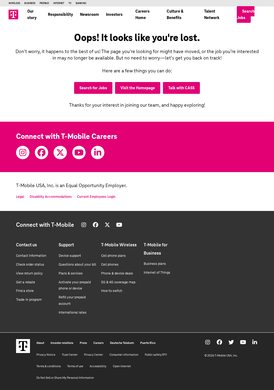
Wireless (14, 3)
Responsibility (60, 14)
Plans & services (71, 273)
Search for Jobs (93, 88)
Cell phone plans (113, 256)
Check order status (30, 264)
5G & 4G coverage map (118, 282)
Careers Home (142, 14)
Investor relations (62, 343)
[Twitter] (60, 152)
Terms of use (75, 366)
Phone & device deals (117, 273)
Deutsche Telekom (122, 343)
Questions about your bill (77, 264)
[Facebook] (41, 152)
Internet (58, 3)
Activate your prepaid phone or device (75, 285)
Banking (81, 3)
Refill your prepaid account (72, 300)
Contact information (31, 256)
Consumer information (123, 354)
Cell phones (110, 264)
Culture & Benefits (175, 14)
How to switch (111, 291)
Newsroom (89, 14)
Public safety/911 (156, 354)
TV (69, 3)
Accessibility (98, 366)
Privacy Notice (45, 354)
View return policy (29, 273)
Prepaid (44, 3)
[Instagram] (23, 152)
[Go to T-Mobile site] (13, 14)
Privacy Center (93, 354)
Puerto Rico (147, 343)
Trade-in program (29, 300)
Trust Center (70, 354)
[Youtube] (79, 152)
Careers (98, 343)
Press (83, 343)
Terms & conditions (48, 366)
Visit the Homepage (137, 88)
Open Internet (122, 366)
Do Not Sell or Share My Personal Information (65, 378)
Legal (20, 197)
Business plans (155, 264)
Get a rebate (25, 282)
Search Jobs (245, 14)
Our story (32, 14)
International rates (72, 312)
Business (29, 3)
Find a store (25, 291)
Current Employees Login (96, 197)
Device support (70, 256)
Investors (114, 14)
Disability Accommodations (51, 197)
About (40, 343)
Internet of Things (157, 272)
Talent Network (211, 14)
